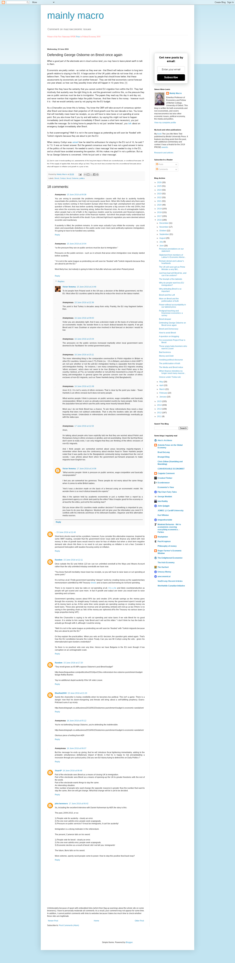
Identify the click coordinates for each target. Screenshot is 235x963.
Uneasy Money (164, 572)
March (162, 389)
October (163, 231)
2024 (159, 190)
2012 (159, 412)
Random (59, 560)
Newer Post (53, 921)
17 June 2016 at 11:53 (84, 426)
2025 (159, 186)
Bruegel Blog (163, 457)
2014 (159, 405)
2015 (159, 401)
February (163, 393)
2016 (159, 220)
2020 (159, 205)
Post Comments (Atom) (69, 925)
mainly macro (75, 15)
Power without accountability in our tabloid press (172, 306)
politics (82, 178)
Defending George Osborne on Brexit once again (172, 324)
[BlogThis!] (88, 174)
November (164, 227)
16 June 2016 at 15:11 (84, 355)
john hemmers (61, 803)
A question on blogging (169, 336)
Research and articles (163, 153)
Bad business (165, 352)
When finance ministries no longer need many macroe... (172, 372)
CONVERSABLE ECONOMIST (171, 469)
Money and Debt (166, 356)
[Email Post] (80, 174)
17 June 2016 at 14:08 (86, 468)
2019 (159, 209)
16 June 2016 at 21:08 (84, 386)
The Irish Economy (166, 562)
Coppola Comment (166, 473)
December (164, 223)
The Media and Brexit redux (171, 367)
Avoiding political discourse (171, 360)
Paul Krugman (164, 541)
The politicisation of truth (169, 363)
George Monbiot (165, 497)
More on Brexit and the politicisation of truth (169, 300)
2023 (159, 194)
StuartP (58, 771)
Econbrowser (164, 483)
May (161, 382)
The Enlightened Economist (170, 558)
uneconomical (164, 576)
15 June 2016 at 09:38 (76, 194)
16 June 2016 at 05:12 (76, 721)
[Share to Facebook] (94, 174)
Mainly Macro (175, 93)
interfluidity (163, 501)
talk (130, 123)
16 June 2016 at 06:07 (76, 748)
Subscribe (171, 77)
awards (164, 147)
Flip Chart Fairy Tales (167, 492)
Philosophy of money (167, 546)
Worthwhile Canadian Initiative (171, 586)
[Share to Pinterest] (97, 174)
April (161, 385)
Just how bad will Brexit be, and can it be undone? (172, 274)
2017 (159, 216)
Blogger (129, 942)
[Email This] (85, 174)
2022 (159, 197)
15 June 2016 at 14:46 (86, 287)
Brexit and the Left (167, 295)
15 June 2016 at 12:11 (73, 560)
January (163, 397)
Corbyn (63, 178)
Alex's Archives (165, 440)
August (162, 238)
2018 (159, 212)
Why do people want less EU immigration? (171, 284)
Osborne (75, 178)
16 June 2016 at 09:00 (84, 318)
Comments (163, 169)
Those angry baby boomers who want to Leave (173, 347)
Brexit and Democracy (168, 329)
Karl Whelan (163, 515)
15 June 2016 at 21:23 (77, 693)
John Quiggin (163, 506)
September (164, 234)
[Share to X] (91, 174)
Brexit (57, 178)
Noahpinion (163, 537)
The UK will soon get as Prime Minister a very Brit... (172, 268)
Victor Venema (69, 287)
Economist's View (166, 487)
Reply (57, 235)
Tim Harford (163, 567)
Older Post (139, 921)
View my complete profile (165, 122)
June (161, 246)
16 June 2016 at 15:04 (84, 339)
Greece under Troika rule (170, 377)
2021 (159, 201)
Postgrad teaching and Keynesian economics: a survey (171, 313)
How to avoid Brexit (167, 333)
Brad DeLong (164, 452)
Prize (78, 37)
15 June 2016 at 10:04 (76, 244)
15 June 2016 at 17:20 (73, 663)
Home (96, 921)
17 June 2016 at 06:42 (78, 803)
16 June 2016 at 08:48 (72, 771)
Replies (61, 282)
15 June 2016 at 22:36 (84, 302)
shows (93, 583)
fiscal (69, 178)
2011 (159, 416)
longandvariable (165, 520)
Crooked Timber (165, 478)
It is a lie (112, 588)
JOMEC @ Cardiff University (171, 510)
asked (75, 142)
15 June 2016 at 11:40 (66, 532)
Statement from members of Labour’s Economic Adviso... (172, 256)
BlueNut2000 (61, 693)
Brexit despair (165, 319)
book (159, 134)
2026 (159, 182)
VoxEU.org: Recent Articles (170, 581)
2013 (159, 409)
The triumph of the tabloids (170, 279)
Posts (160, 164)
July (161, 242)
